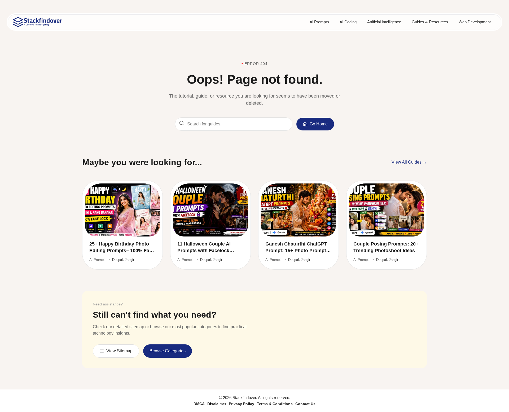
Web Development (475, 22)
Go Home (319, 124)
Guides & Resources (430, 22)
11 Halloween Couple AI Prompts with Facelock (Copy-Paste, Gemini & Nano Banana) (209, 247)
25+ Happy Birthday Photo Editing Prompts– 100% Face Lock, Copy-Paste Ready (122, 247)
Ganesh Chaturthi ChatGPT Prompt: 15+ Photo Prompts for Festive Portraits (297, 247)
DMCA (199, 404)
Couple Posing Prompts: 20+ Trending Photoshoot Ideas (386, 247)
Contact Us (305, 404)
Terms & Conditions (275, 404)
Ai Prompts (319, 22)
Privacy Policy (241, 404)
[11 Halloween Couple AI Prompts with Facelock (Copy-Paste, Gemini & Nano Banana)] (210, 209)
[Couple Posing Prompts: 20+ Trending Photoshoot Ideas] (386, 209)
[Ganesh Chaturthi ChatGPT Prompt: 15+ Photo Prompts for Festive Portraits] (298, 209)
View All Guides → (409, 162)
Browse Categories (168, 351)
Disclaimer (216, 404)
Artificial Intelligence (384, 22)
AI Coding (348, 22)
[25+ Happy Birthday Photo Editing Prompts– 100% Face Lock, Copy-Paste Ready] (122, 209)
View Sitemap (119, 351)
